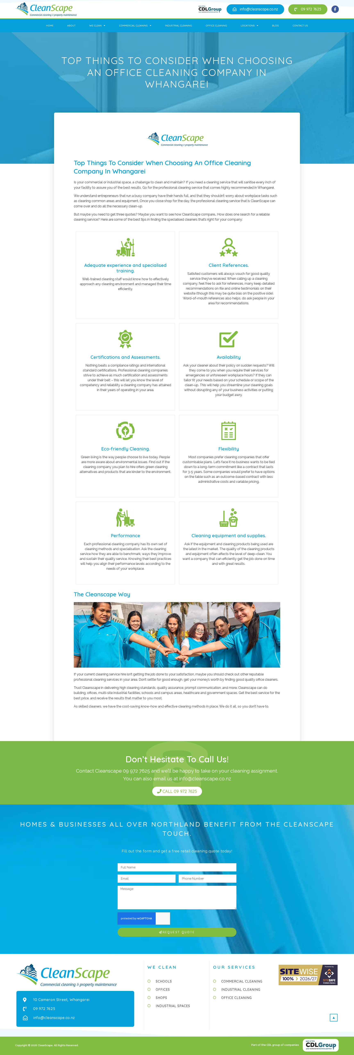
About (71, 25)
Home (49, 25)
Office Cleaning (216, 25)
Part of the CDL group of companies (275, 1044)
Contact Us (300, 25)
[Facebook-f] (335, 9)
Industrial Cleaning (178, 25)
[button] (255, 9)
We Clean (95, 25)
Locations (248, 25)
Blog (275, 25)
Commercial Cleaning (133, 25)
